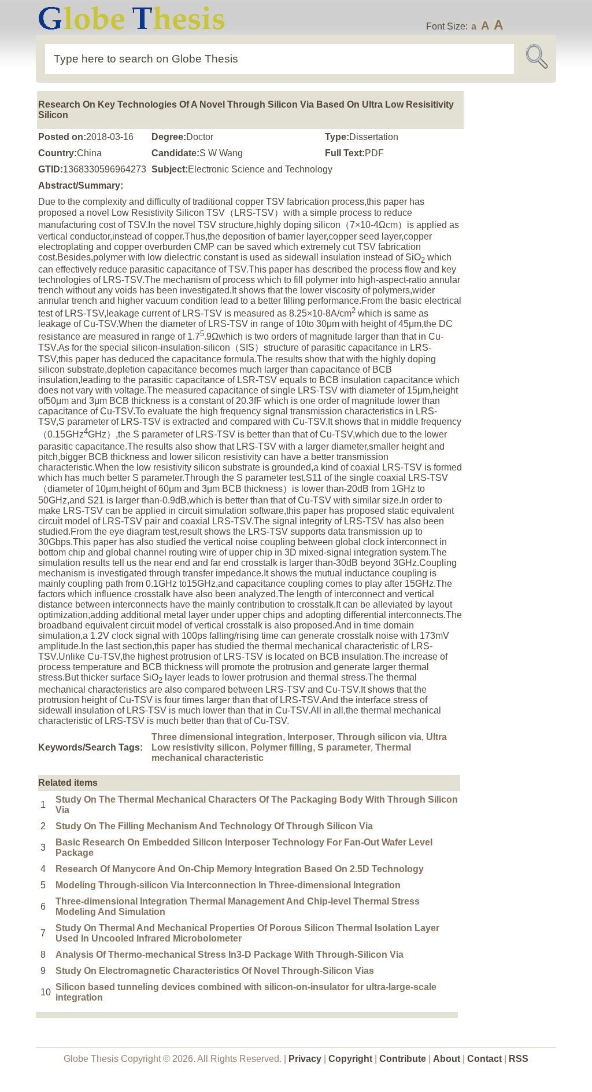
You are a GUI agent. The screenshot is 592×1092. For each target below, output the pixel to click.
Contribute (402, 1059)
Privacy (304, 1059)
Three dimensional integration (217, 737)
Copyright (350, 1059)
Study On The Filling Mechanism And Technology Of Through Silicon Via (214, 826)
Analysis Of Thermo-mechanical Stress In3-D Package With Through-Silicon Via (230, 954)
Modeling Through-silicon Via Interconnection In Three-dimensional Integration (228, 885)
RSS (518, 1059)
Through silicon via (379, 737)
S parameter (344, 747)
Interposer (309, 737)
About (446, 1059)
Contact (485, 1059)
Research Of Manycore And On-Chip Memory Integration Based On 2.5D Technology (240, 869)
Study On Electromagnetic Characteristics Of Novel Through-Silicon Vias (215, 971)
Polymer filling (281, 747)
